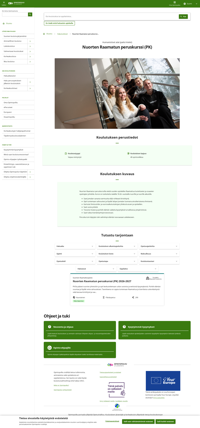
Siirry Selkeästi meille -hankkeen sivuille (114, 401)
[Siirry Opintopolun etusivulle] (16, 4)
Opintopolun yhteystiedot (63, 390)
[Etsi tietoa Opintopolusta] (30, 14)
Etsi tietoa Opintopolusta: (10, 11)
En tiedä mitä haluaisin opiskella (59, 23)
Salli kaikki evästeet (165, 421)
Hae (184, 16)
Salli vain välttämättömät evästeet (138, 421)
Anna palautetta (158, 398)
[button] (190, 3)
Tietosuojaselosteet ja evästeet (110, 372)
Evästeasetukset (112, 421)
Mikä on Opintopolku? (61, 385)
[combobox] (111, 16)
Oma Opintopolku (174, 5)
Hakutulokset (62, 34)
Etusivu (9, 23)
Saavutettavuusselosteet (108, 377)
